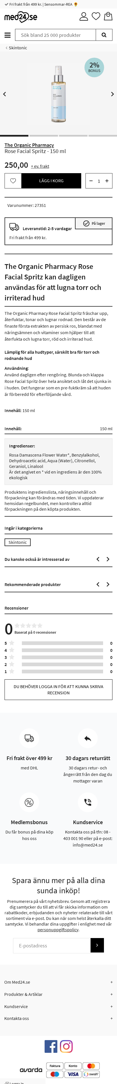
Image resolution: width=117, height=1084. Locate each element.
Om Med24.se (17, 982)
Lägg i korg (51, 180)
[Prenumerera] (97, 945)
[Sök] (104, 35)
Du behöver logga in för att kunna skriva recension (58, 689)
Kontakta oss (16, 1018)
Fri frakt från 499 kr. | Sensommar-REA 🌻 (43, 4)
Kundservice (16, 1006)
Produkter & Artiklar (23, 994)
